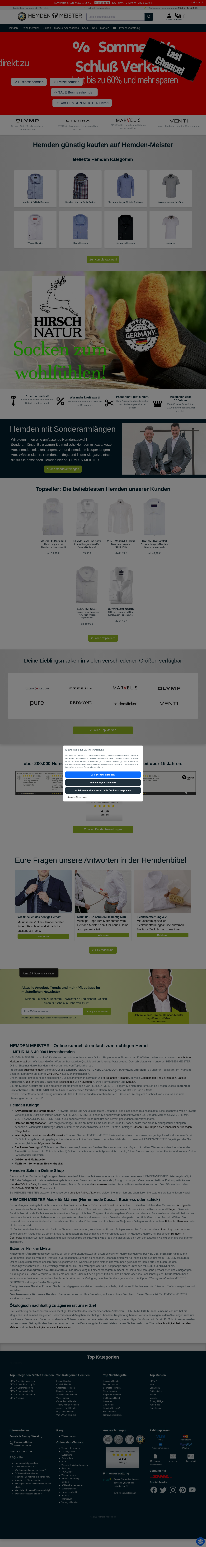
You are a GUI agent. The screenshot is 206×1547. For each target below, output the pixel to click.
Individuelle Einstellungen (77, 797)
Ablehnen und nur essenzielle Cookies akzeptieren (103, 790)
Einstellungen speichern (103, 782)
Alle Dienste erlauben (103, 774)
